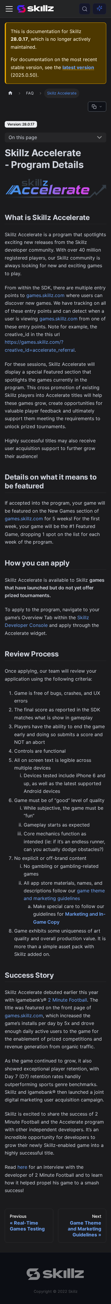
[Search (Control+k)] (84, 8)
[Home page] (10, 93)
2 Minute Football (67, 1000)
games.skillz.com (45, 295)
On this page (23, 137)
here (22, 1167)
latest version (78, 67)
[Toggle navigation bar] (9, 8)
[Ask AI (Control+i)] (99, 8)
